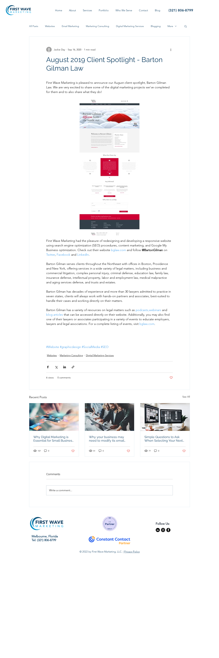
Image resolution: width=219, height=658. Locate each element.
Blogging (156, 26)
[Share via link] (73, 367)
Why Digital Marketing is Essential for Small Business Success (53, 438)
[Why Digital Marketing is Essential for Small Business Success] (54, 417)
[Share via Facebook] (47, 367)
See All (186, 396)
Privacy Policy (132, 551)
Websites (50, 26)
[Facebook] (168, 530)
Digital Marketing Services (130, 26)
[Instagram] (163, 530)
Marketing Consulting (97, 26)
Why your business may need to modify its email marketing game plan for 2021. (107, 438)
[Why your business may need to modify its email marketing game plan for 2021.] (109, 417)
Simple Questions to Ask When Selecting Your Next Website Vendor (163, 438)
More (170, 26)
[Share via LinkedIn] (64, 367)
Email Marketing (70, 26)
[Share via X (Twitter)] (56, 367)
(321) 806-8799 (181, 10)
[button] (103, 10)
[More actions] (171, 50)
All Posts (33, 26)
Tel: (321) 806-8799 (44, 540)
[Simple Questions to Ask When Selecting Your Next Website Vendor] (165, 417)
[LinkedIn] (158, 530)
